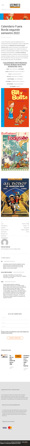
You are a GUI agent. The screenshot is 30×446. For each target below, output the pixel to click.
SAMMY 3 (18, 86)
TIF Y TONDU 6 (20, 81)
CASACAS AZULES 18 (18, 84)
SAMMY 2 (21, 76)
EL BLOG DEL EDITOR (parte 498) (12, 360)
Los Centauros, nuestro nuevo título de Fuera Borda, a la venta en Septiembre (4, 231)
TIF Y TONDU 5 (21, 71)
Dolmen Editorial (5, 247)
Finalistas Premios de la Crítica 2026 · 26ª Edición (26, 361)
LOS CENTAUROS (18, 79)
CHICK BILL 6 (15, 76)
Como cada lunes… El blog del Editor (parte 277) (25, 228)
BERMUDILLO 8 (13, 71)
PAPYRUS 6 (13, 81)
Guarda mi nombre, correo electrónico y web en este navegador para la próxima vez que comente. (15, 332)
